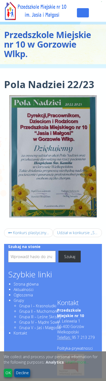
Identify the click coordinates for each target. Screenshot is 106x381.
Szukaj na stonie (24, 246)
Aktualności (23, 289)
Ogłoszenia (23, 295)
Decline (22, 372)
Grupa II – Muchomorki (39, 311)
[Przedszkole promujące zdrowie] (101, 1)
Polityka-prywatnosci (75, 348)
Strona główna (26, 284)
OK (8, 372)
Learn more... (77, 362)
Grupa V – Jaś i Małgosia (40, 327)
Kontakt (20, 333)
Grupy (19, 300)
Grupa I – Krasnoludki (37, 305)
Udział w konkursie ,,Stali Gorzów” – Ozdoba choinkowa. (79, 232)
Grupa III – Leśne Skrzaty (40, 316)
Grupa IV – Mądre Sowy (39, 322)
